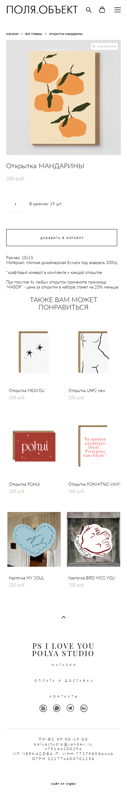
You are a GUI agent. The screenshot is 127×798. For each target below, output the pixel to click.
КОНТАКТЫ (64, 696)
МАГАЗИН (64, 665)
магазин (12, 34)
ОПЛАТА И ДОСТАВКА (64, 680)
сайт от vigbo (63, 783)
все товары (33, 34)
